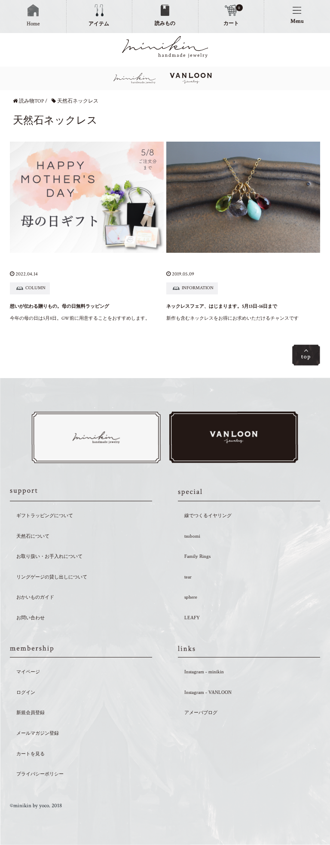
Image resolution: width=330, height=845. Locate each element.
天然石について (32, 536)
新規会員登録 (30, 712)
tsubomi (192, 536)
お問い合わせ (30, 617)
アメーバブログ (200, 712)
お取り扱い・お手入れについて (49, 556)
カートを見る (30, 753)
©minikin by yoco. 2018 (36, 805)
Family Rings (197, 556)
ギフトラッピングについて (44, 515)
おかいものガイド (35, 597)
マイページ (28, 671)
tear (188, 576)
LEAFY (192, 617)
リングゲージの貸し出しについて (51, 576)
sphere (190, 597)
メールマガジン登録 (37, 733)
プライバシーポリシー (40, 773)
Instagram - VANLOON (208, 692)
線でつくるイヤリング (208, 515)
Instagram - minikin (204, 671)
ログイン (25, 692)
